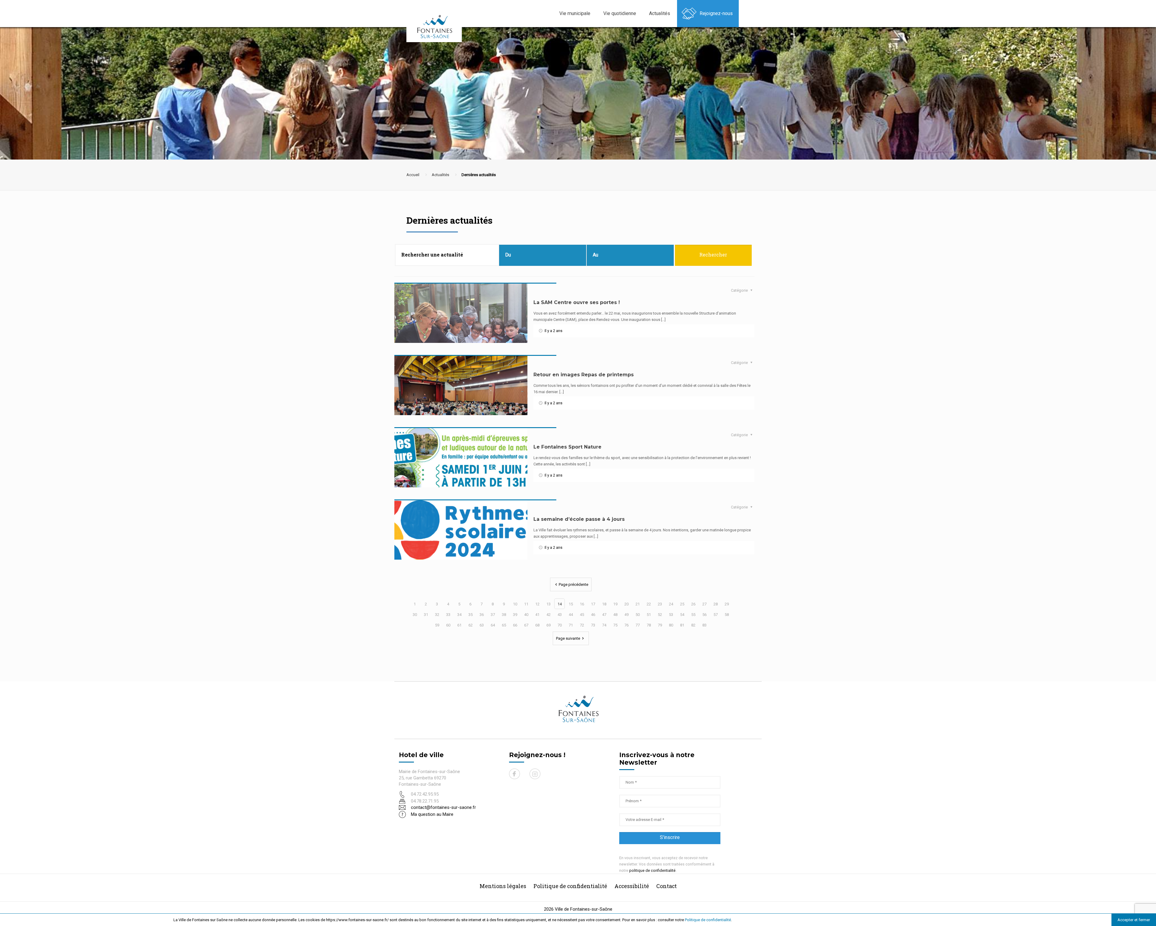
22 (649, 604)
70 (560, 625)
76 (626, 625)
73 (593, 625)
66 (515, 625)
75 (615, 625)
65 (504, 625)
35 (470, 614)
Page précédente (573, 584)
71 (571, 625)
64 (493, 625)
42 (548, 614)
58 (727, 614)
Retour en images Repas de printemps (583, 375)
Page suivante (568, 638)
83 (704, 625)
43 (560, 614)
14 (560, 604)
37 (493, 614)
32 (437, 614)
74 (604, 625)
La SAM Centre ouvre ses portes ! (576, 302)
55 (693, 614)
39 (515, 614)
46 (593, 614)
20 (626, 604)
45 (582, 614)
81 (682, 625)
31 (426, 614)
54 (682, 614)
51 (649, 614)
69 (548, 625)
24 (671, 604)
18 (604, 604)
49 (626, 614)
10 (515, 604)
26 (693, 604)
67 (526, 625)
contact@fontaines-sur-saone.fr (443, 807)
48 (615, 614)
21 (637, 604)
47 (604, 614)
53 (671, 614)
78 (649, 625)
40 (526, 614)
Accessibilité (631, 886)
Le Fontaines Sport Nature (567, 447)
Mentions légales (503, 886)
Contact (666, 886)
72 (582, 625)
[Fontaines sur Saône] (436, 26)
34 (459, 614)
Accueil (412, 174)
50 (637, 614)
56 (704, 614)
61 (459, 625)
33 (448, 614)
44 (571, 614)
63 (482, 625)
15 (571, 604)
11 (526, 604)
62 (470, 625)
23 (660, 604)
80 (671, 625)
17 (593, 604)
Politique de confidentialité (708, 920)
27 (704, 604)
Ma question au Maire (432, 814)
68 (537, 625)
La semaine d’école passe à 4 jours (579, 519)
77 (637, 625)
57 (715, 614)
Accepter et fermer (1133, 920)
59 (437, 625)
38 (504, 614)
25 (682, 604)
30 (415, 614)
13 (548, 604)
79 (660, 625)
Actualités (440, 174)
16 (582, 604)
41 (537, 614)
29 (727, 604)
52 (660, 614)
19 (615, 604)
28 (715, 604)
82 (693, 625)
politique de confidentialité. (652, 870)
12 (537, 604)
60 (448, 625)
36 (482, 614)
